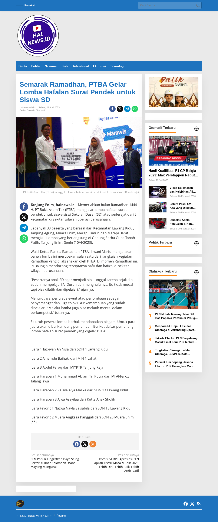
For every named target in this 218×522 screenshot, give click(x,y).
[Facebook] (76, 444)
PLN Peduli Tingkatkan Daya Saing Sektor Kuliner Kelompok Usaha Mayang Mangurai (55, 461)
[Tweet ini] (120, 109)
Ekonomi (40, 110)
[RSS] (92, 444)
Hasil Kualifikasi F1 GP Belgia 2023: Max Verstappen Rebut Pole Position (172, 173)
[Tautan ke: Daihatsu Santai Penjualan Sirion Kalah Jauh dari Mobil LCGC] (157, 223)
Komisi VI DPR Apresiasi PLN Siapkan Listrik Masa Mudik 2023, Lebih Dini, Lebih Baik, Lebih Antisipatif (115, 463)
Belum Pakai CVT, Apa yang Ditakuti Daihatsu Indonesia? (183, 206)
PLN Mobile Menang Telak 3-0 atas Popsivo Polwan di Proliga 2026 (175, 316)
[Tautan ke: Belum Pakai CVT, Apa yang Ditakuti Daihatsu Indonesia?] (157, 207)
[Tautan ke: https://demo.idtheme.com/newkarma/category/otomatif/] (196, 128)
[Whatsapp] (135, 109)
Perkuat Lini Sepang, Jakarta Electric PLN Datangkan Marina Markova (175, 364)
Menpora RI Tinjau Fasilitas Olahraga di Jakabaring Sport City (174, 328)
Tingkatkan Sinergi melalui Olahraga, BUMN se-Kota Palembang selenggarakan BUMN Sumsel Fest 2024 (173, 352)
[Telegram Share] (127, 109)
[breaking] (39, 35)
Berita (23, 110)
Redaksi (61, 515)
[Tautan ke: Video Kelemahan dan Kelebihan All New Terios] (157, 192)
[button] (198, 5)
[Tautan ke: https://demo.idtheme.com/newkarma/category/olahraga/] (196, 272)
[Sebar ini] (112, 109)
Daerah (30, 110)
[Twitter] (84, 444)
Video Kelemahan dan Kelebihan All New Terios (181, 190)
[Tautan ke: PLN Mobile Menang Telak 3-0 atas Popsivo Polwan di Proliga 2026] (173, 294)
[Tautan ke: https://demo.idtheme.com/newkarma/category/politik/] (196, 243)
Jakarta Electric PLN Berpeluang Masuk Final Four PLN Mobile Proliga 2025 (176, 340)
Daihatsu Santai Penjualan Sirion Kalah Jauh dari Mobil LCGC (181, 222)
